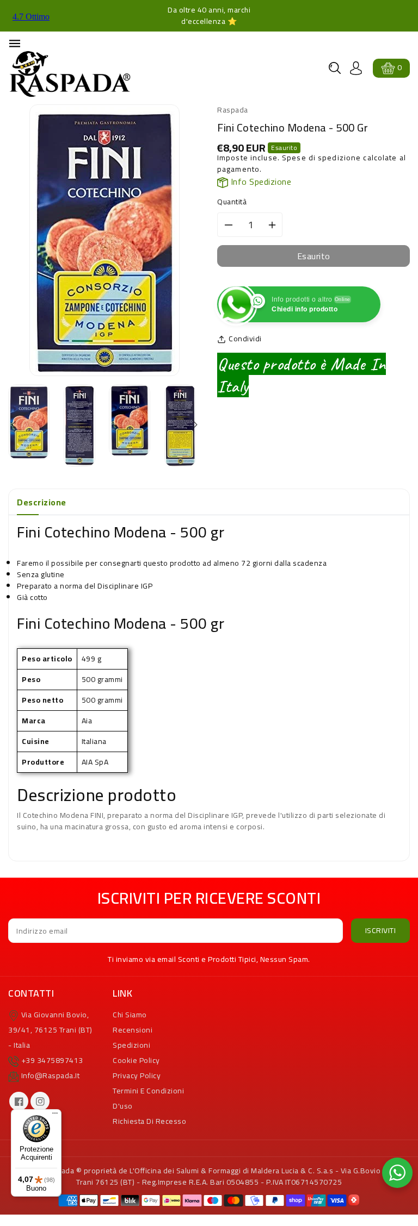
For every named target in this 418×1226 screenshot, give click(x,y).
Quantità (232, 202)
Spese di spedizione (321, 158)
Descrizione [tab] (41, 502)
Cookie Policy (136, 1060)
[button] (335, 68)
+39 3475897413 (52, 1060)
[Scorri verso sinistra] (14, 425)
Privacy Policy (137, 1075)
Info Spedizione (259, 181)
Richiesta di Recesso (149, 1121)
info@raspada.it (50, 1075)
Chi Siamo (130, 1015)
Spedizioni (131, 1045)
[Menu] (55, 1115)
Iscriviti (380, 930)
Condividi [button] (245, 339)
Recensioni (132, 1030)
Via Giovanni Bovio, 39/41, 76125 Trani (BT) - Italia (50, 1030)
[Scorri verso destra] (194, 425)
